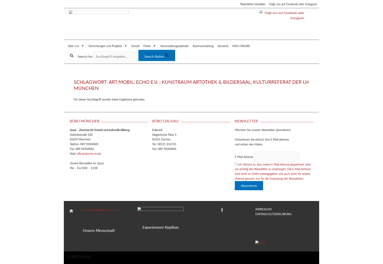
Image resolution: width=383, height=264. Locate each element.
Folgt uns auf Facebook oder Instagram (293, 4)
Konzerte (223, 46)
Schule (135, 46)
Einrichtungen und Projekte (105, 46)
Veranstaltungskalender (174, 46)
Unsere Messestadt (99, 230)
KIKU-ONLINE (241, 46)
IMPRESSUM (263, 209)
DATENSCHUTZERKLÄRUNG (273, 214)
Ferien (147, 46)
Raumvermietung (203, 46)
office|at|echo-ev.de (89, 154)
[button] (72, 56)
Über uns (73, 46)
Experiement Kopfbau (160, 227)
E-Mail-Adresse (244, 157)
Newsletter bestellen (252, 4)
